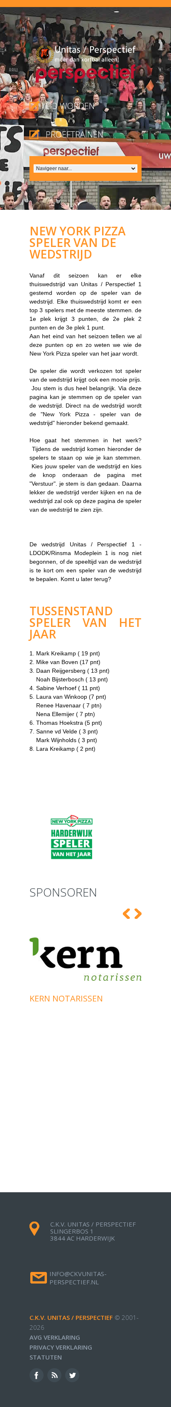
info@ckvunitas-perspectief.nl (78, 1277)
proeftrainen (74, 134)
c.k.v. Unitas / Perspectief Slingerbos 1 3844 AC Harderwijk (93, 1231)
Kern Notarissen (66, 998)
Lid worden (70, 106)
